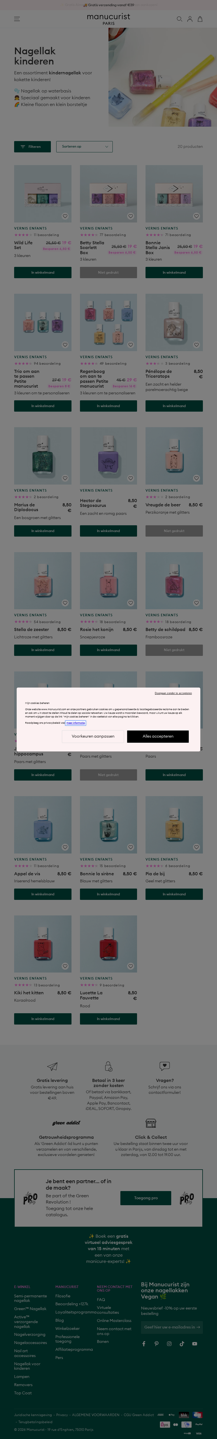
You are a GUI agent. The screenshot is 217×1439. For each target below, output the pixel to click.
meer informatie (75, 723)
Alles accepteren (158, 736)
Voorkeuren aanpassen (93, 736)
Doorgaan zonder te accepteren (173, 693)
